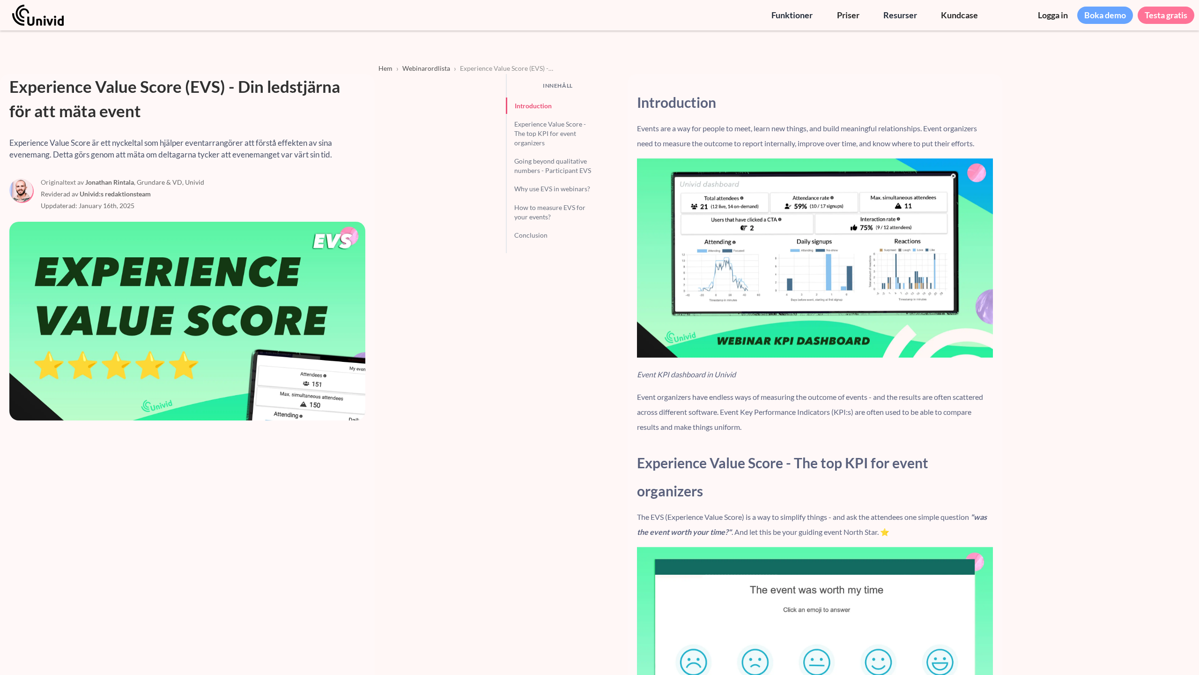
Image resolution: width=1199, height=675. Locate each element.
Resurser (900, 15)
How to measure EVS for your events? (549, 212)
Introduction (533, 106)
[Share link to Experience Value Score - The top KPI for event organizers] (986, 476)
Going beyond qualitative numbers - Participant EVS (552, 165)
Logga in (1053, 15)
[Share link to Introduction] (986, 102)
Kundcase (959, 15)
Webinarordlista (426, 68)
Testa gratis (1166, 15)
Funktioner (792, 15)
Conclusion (531, 235)
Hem (385, 68)
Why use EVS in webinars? (552, 189)
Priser (848, 15)
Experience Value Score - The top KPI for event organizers (550, 133)
